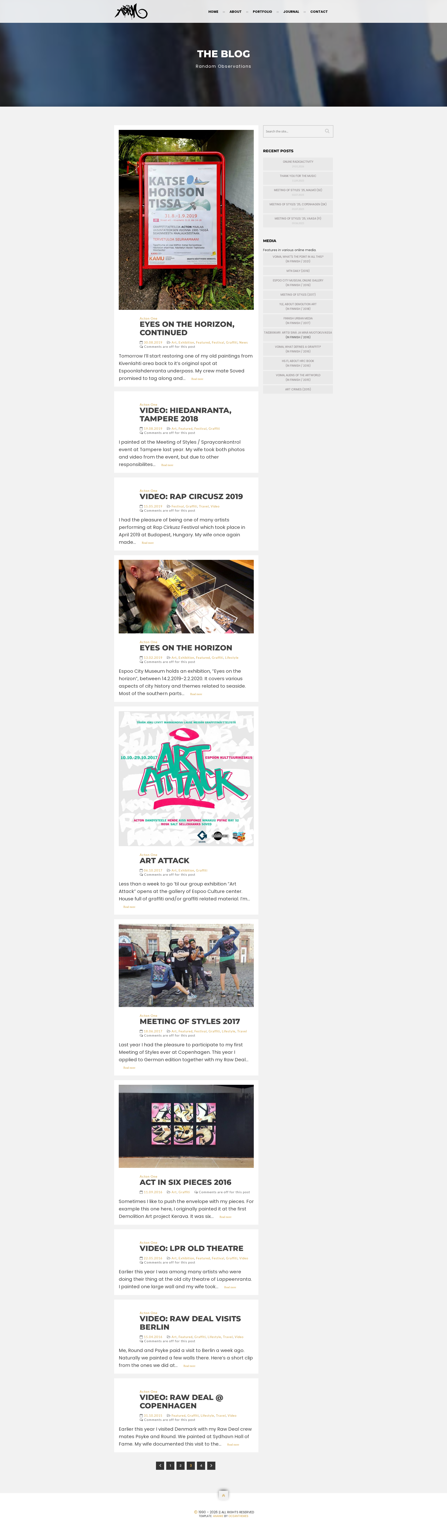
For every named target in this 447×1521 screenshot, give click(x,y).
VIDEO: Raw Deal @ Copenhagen (181, 1401)
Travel (204, 506)
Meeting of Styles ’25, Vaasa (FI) (298, 218)
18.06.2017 (153, 1031)
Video (215, 506)
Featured (203, 342)
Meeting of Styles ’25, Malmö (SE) (298, 190)
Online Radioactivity (298, 162)
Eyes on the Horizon (186, 647)
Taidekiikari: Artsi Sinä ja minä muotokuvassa (298, 333)
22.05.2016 (153, 1258)
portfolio (262, 11)
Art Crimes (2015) (298, 389)
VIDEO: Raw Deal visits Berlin (190, 1323)
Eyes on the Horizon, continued (187, 328)
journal (291, 11)
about (236, 11)
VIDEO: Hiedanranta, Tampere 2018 (185, 414)
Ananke (218, 1516)
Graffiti (231, 342)
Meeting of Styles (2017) (298, 295)
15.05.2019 (153, 506)
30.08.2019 (153, 342)
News (243, 342)
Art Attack (164, 860)
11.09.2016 (153, 1192)
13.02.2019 (153, 657)
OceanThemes (238, 1516)
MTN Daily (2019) (298, 271)
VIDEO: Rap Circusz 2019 (191, 496)
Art (174, 342)
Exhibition (186, 342)
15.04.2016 (153, 1337)
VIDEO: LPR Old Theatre (192, 1248)
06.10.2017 (153, 870)
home (213, 11)
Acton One (148, 318)
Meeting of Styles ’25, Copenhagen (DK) (298, 204)
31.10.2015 (153, 1415)
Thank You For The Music (298, 176)
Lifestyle (232, 657)
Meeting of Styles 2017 (190, 1021)
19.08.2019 (153, 428)
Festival (218, 342)
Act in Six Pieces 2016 (185, 1182)
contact (319, 11)
